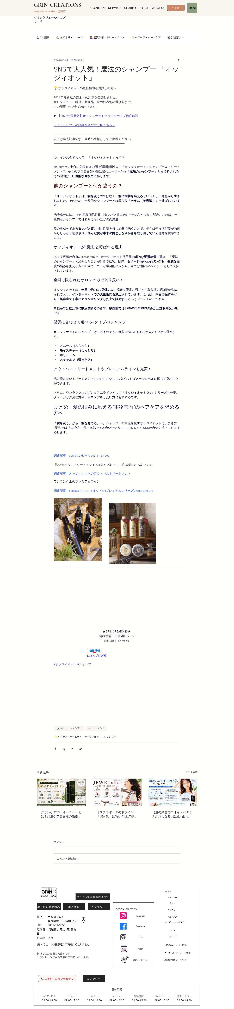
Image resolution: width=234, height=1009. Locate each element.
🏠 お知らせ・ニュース (69, 37)
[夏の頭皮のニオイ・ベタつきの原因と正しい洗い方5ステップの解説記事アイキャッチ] (172, 792)
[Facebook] (123, 926)
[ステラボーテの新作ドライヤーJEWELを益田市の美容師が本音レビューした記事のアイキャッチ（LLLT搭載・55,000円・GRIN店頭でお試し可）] (117, 792)
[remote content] (117, 653)
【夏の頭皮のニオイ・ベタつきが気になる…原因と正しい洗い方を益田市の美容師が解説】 (172, 815)
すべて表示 (192, 772)
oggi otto (60, 728)
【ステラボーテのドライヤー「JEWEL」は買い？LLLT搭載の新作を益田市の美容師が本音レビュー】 (117, 815)
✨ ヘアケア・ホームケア (146, 37)
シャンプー (76, 728)
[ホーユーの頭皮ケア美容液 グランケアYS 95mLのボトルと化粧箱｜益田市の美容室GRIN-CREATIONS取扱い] (61, 792)
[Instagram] (123, 915)
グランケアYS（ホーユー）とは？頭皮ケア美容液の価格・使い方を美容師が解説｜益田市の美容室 (61, 815)
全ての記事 (42, 37)
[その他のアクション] (178, 60)
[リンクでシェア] (80, 748)
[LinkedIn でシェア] (72, 748)
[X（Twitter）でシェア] (63, 748)
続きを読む (174, 37)
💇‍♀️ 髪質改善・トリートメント (107, 37)
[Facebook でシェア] (55, 748)
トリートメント (96, 728)
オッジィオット (92, 737)
